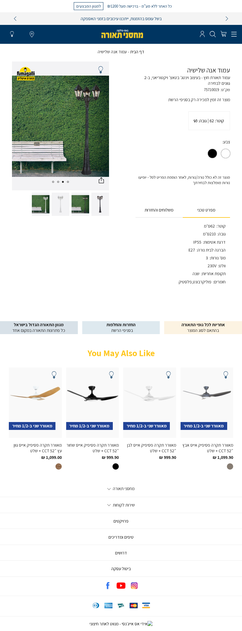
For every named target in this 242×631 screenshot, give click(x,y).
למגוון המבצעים (88, 6)
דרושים (121, 553)
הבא (226, 18)
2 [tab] (63, 182)
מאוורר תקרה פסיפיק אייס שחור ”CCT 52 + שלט (92, 448)
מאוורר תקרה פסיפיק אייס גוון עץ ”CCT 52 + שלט (38, 448)
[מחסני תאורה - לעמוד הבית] (122, 33)
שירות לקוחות (123, 505)
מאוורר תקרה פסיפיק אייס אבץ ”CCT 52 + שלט (207, 448)
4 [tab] (53, 182)
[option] (225, 153)
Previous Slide (102, 130)
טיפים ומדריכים (121, 537)
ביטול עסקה (121, 568)
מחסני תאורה (123, 488)
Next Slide (18, 130)
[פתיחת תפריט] (234, 34)
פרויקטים (121, 521)
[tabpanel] (60, 125)
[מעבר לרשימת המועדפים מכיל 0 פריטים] (12, 34)
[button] (223, 34)
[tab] (206, 210)
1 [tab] (68, 182)
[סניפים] (32, 35)
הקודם (15, 18)
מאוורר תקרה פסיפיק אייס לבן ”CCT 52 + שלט (151, 448)
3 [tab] (58, 182)
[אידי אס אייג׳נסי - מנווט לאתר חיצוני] (121, 624)
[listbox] (209, 120)
